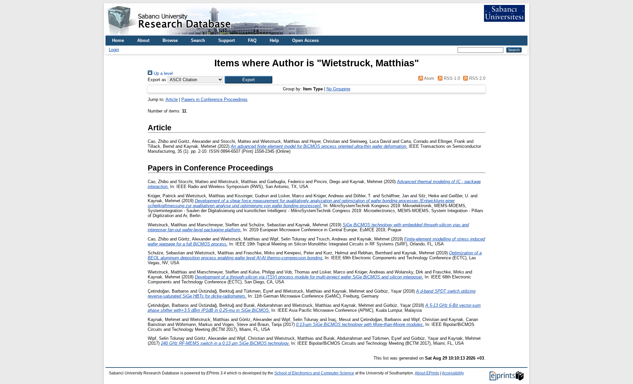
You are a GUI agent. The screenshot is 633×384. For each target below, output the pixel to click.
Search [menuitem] (198, 40)
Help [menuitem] (274, 40)
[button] (248, 79)
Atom (428, 78)
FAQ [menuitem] (252, 40)
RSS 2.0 (476, 78)
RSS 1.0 (451, 78)
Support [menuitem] (226, 40)
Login (114, 49)
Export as (157, 79)
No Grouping (338, 88)
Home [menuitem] (118, 40)
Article (172, 99)
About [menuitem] (143, 40)
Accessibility (453, 373)
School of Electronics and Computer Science (314, 373)
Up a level (162, 73)
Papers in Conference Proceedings (214, 99)
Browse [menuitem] (170, 40)
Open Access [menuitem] (305, 40)
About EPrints (427, 373)
